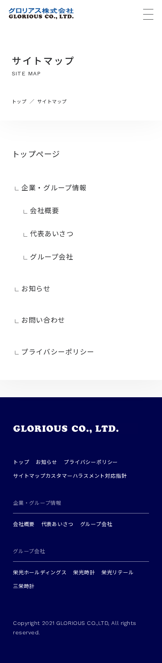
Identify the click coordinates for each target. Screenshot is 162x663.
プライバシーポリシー (57, 351)
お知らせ (35, 288)
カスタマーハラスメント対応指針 (86, 475)
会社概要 (44, 210)
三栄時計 (24, 586)
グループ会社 (51, 256)
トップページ (36, 153)
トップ (21, 462)
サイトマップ (29, 475)
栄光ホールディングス (40, 572)
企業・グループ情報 (54, 187)
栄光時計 (84, 572)
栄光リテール (117, 572)
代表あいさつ (52, 233)
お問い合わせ (43, 320)
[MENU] (148, 14)
